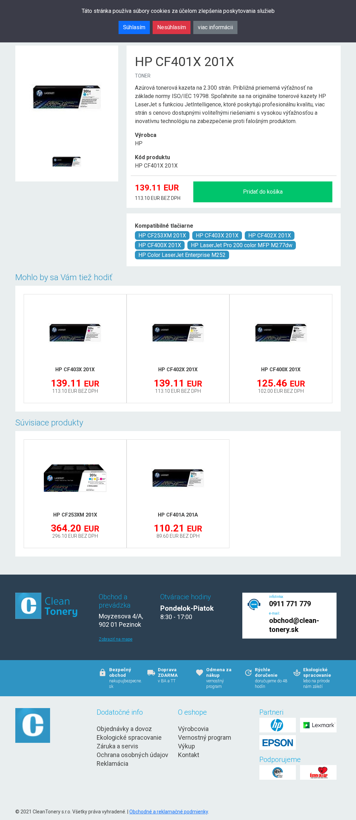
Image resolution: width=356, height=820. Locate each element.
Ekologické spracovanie (129, 737)
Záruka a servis (117, 746)
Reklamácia (112, 763)
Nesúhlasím (171, 27)
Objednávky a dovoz (124, 728)
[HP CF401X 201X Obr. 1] (66, 145)
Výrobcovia (193, 728)
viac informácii (215, 27)
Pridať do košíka (263, 191)
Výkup (186, 746)
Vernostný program (204, 737)
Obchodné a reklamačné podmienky (168, 811)
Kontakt (188, 754)
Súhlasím (134, 27)
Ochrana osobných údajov (132, 754)
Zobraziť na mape (115, 639)
